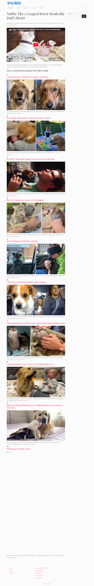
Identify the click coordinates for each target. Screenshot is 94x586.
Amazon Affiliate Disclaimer (42, 568)
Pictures (33, 8)
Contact (11, 573)
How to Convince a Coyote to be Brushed (25, 200)
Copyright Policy (39, 570)
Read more (19, 113)
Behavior (11, 8)
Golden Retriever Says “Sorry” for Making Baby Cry (30, 364)
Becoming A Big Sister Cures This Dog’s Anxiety (29, 118)
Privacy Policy (39, 575)
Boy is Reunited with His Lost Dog (22, 241)
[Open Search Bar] (85, 8)
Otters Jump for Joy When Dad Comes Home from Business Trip (36, 323)
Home (11, 568)
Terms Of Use (38, 578)
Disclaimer (38, 573)
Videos (41, 8)
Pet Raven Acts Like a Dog (18, 448)
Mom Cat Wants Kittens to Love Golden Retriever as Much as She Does (34, 406)
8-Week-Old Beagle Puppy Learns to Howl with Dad (30, 159)
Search (70, 13)
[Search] (84, 16)
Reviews (26, 8)
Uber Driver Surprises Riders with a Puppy (26, 282)
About (11, 570)
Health (18, 8)
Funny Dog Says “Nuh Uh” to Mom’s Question (27, 77)
